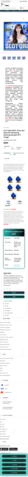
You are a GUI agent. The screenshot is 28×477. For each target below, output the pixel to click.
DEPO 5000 (3, 434)
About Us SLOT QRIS (5, 322)
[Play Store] (13, 449)
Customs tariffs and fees (6, 337)
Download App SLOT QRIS (6, 358)
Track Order (3, 334)
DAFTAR (21, 10)
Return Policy (3, 365)
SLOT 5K (2, 424)
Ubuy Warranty (4, 347)
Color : (6, 158)
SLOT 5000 (2, 431)
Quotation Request (5, 327)
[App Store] (4, 449)
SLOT (1, 422)
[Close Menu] (1, 6)
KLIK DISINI (6, 224)
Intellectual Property (5, 330)
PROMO (15, 456)
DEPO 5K (2, 426)
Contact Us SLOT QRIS (5, 325)
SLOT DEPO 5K (9, 118)
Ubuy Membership (4, 344)
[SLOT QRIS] (7, 5)
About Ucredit (3, 373)
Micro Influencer (4, 342)
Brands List (3, 361)
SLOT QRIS (13, 71)
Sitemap (2, 332)
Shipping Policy (4, 339)
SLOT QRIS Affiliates (5, 375)
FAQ (1, 370)
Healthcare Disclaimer (6, 349)
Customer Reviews (5, 363)
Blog (1, 368)
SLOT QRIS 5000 (9, 86)
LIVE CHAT (14, 472)
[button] (23, 18)
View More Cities (4, 439)
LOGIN (7, 10)
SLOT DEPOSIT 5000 (5, 436)
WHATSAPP (15, 468)
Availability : (6, 153)
